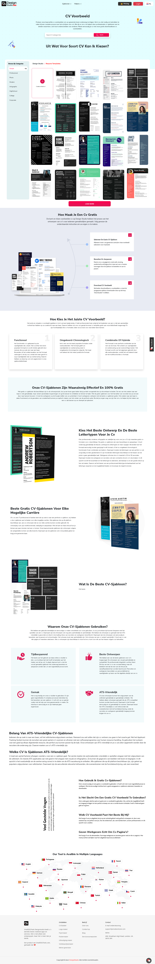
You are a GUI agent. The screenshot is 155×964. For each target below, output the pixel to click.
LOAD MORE (89, 204)
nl (150, 4)
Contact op (86, 929)
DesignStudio (74, 960)
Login (138, 4)
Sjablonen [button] (66, 4)
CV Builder (62, 925)
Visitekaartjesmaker (66, 944)
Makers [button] (77, 4)
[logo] (38, 924)
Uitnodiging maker (65, 940)
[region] (18, 131)
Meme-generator (65, 948)
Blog (83, 933)
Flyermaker (63, 933)
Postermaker (63, 936)
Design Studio (38, 64)
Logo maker (63, 929)
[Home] (8, 4)
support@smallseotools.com (115, 929)
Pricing (126, 4)
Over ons (85, 925)
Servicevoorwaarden (89, 936)
